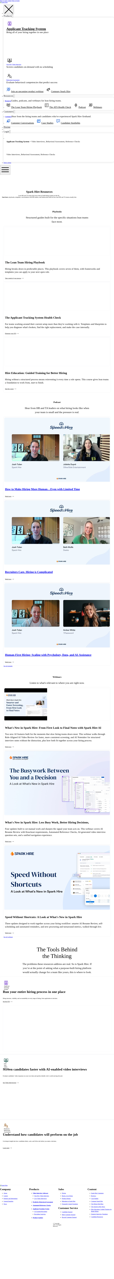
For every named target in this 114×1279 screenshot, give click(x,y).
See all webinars (8, 937)
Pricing (7, 127)
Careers (6, 1196)
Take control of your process (13, 278)
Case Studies (94, 1198)
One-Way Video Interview (13, 64)
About (5, 1193)
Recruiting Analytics (40, 1214)
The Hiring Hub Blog (97, 1204)
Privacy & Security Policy (67, 1223)
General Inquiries (8, 1201)
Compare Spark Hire (97, 1201)
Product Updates (38, 1217)
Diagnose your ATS (10, 333)
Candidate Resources (97, 1217)
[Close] (9, 9)
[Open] (5, 170)
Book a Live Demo (67, 1196)
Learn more (6, 1148)
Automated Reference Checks (42, 1205)
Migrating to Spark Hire (68, 1201)
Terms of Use (77, 1223)
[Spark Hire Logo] (4, 2)
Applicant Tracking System (26, 29)
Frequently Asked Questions (70, 1204)
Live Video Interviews (40, 1198)
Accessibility (84, 1223)
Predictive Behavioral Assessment (43, 1202)
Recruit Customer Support (69, 1217)
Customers (8, 116)
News (5, 1204)
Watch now (8, 496)
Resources (8, 101)
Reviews (93, 1196)
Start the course (9, 389)
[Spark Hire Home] (4, 1185)
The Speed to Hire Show (98, 1206)
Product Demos (66, 1198)
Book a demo (7, 162)
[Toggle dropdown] (12, 16)
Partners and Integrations (10, 1198)
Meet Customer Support (68, 1214)
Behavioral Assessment (12, 80)
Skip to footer (16, 1)
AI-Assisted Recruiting (40, 1211)
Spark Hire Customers (97, 1193)
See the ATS (6, 1001)
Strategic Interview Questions (99, 1214)
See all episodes (8, 666)
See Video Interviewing (9, 1082)
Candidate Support (67, 1212)
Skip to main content (6, 1)
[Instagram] (29, 1277)
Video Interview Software (40, 1193)
